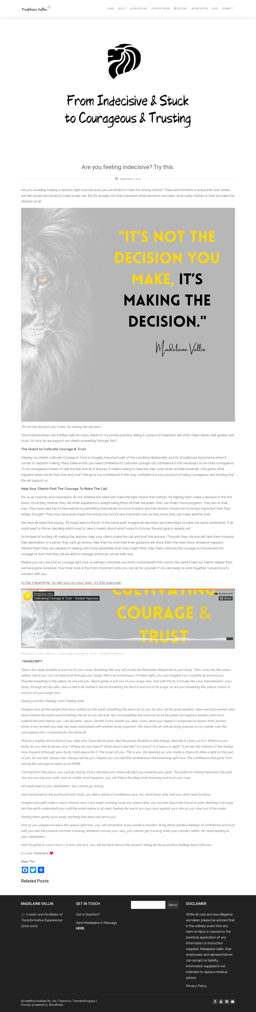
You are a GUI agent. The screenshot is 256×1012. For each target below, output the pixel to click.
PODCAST (182, 8)
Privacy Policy (196, 986)
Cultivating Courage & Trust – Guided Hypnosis (90, 653)
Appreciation (199, 8)
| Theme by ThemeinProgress (76, 1001)
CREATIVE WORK (160, 8)
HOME (110, 8)
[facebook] (215, 1001)
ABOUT (122, 8)
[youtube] (221, 1001)
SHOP (215, 8)
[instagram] (226, 1001)
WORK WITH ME (138, 8)
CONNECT (227, 8)
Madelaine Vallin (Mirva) (38, 653)
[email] (232, 1001)
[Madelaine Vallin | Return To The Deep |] (36, 8)
